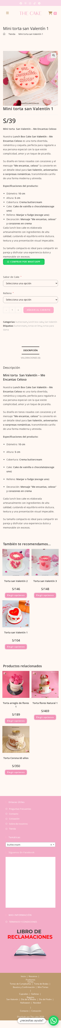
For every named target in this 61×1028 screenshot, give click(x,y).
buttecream (21, 321)
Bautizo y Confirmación (24, 987)
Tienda (12, 828)
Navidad (37, 1002)
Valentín (41, 136)
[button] (53, 55)
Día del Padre (45, 999)
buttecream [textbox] (29, 844)
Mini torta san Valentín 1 (30, 34)
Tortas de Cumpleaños (20, 983)
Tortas (30, 981)
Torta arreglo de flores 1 (16, 704)
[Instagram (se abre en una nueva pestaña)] (29, 3)
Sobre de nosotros (18, 823)
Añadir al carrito (38, 309)
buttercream (20, 325)
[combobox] (30, 844)
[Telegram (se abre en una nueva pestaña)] (39, 3)
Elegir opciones (16, 595)
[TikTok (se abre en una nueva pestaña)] (34, 3)
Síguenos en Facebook (22, 852)
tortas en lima (35, 325)
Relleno (8, 293)
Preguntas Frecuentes (20, 808)
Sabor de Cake (12, 277)
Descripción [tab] (30, 350)
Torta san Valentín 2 (16, 581)
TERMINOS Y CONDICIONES (23, 921)
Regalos (30, 997)
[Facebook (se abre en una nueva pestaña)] (21, 3)
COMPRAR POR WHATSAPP (25, 261)
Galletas (35, 993)
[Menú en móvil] (7, 13)
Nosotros (33, 976)
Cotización (14, 818)
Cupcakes (23, 993)
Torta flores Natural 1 (45, 703)
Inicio (23, 976)
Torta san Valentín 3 (45, 581)
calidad (7, 236)
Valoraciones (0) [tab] (30, 357)
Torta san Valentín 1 (16, 632)
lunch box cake (36, 321)
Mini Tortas (43, 987)
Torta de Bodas (41, 983)
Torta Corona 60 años (15, 758)
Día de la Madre (28, 999)
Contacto (13, 813)
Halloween (25, 1002)
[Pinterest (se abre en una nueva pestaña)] (25, 3)
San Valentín (51, 321)
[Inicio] (4, 34)
